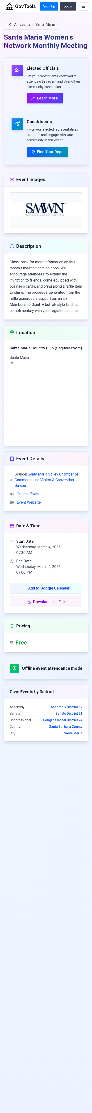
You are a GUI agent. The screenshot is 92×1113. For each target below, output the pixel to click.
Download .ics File (49, 602)
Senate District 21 (68, 713)
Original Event (28, 494)
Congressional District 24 (62, 720)
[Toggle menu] (83, 6)
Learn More (47, 98)
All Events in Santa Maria (34, 24)
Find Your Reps (50, 152)
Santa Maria (73, 733)
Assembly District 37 (66, 707)
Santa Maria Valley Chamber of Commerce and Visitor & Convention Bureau (46, 480)
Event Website (29, 502)
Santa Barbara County (65, 727)
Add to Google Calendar (49, 588)
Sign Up (49, 6)
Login (67, 6)
